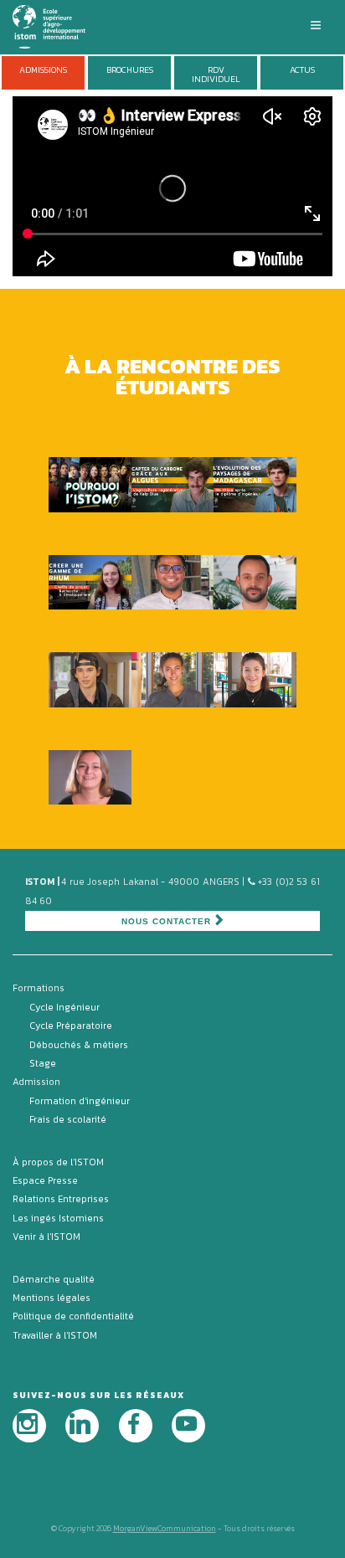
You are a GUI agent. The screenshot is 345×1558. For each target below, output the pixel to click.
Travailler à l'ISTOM (55, 1335)
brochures (129, 70)
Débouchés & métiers (78, 1045)
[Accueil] (59, 25)
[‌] (29, 1425)
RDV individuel (216, 74)
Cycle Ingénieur (64, 1007)
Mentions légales (51, 1297)
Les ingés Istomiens (58, 1218)
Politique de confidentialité (73, 1316)
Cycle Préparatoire (70, 1025)
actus (302, 70)
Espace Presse (45, 1180)
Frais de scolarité (67, 1119)
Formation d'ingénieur (79, 1101)
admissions (43, 70)
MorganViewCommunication (164, 1528)
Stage (42, 1063)
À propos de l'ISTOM (58, 1162)
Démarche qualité (54, 1279)
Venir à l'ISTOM (46, 1236)
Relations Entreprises (61, 1199)
